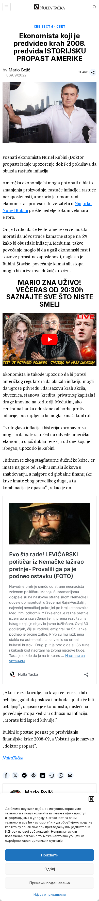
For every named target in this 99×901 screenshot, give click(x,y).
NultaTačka (13, 758)
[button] (91, 798)
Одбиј (49, 869)
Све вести (43, 26)
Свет (60, 26)
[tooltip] (6, 775)
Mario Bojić (19, 69)
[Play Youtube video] (49, 339)
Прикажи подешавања (49, 882)
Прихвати (49, 855)
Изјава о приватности (50, 894)
